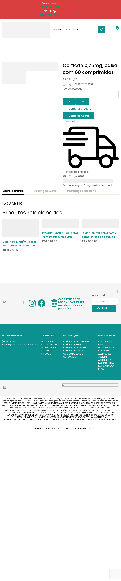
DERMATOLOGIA (49, 347)
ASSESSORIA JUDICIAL (104, 355)
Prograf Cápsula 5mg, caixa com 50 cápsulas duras (60, 235)
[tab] (13, 191)
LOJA (100, 344)
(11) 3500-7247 (50, 7)
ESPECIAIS (46, 353)
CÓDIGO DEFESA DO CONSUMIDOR (73, 355)
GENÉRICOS (47, 350)
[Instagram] (32, 303)
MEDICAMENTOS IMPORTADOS (106, 349)
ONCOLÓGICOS (49, 344)
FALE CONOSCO (106, 366)
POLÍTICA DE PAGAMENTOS (76, 347)
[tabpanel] (60, 205)
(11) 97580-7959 (50, 15)
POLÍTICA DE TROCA (73, 350)
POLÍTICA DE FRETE (72, 344)
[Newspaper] (54, 303)
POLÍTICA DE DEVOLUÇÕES (76, 341)
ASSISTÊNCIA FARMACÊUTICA (106, 361)
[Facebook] (42, 303)
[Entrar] (107, 29)
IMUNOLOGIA (47, 341)
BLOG (101, 369)
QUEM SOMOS (105, 341)
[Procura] (101, 29)
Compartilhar (71, 121)
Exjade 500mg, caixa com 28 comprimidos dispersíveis (100, 235)
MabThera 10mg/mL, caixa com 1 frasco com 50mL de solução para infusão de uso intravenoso (19, 247)
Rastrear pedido (71, 9)
